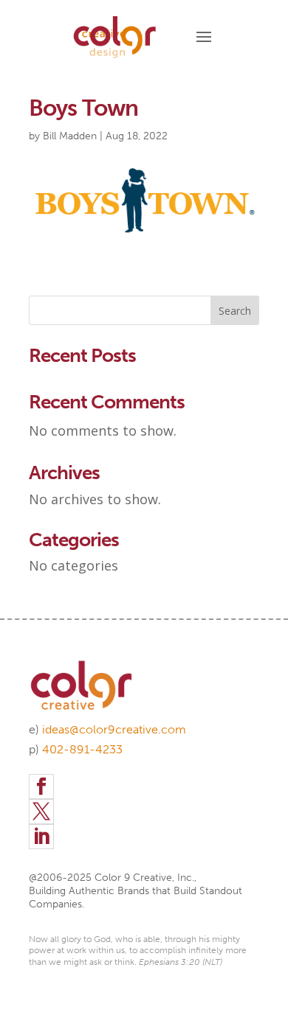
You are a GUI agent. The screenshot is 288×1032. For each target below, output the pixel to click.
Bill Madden (70, 136)
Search (235, 311)
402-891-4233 (82, 749)
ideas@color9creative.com (114, 729)
